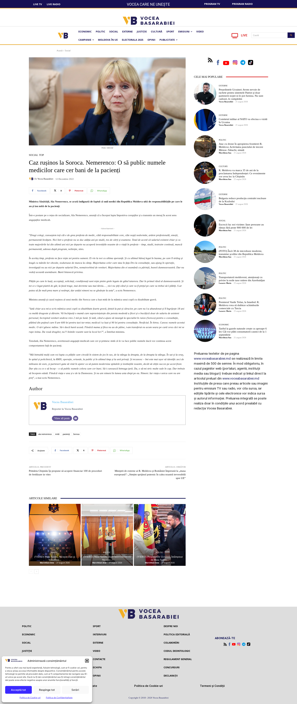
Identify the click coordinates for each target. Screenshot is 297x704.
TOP (41, 155)
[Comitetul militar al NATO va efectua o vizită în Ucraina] (205, 120)
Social (67, 50)
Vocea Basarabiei (45, 179)
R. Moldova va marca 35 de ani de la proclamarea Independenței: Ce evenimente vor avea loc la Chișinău (242, 173)
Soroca (76, 434)
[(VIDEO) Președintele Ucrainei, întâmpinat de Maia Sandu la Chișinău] (160, 535)
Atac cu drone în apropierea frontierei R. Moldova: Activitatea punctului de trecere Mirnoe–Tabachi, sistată (241, 146)
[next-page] (36, 571)
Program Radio (242, 3)
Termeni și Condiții (212, 686)
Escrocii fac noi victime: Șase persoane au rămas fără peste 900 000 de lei (241, 226)
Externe (223, 86)
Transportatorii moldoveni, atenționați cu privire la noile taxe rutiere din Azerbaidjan (242, 279)
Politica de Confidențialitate (59, 697)
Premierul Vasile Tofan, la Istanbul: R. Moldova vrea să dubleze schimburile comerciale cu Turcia (239, 305)
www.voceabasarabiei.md (212, 358)
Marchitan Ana (47, 562)
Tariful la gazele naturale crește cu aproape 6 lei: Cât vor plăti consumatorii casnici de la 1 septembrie (243, 331)
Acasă (60, 50)
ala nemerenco (45, 434)
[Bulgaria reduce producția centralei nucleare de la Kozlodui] (205, 199)
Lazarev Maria (225, 283)
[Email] (75, 418)
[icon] (234, 36)
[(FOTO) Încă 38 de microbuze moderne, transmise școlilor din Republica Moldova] (205, 252)
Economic (224, 325)
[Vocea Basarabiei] (31, 179)
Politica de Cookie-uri (30, 697)
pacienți (66, 434)
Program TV (212, 3)
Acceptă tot (18, 689)
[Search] (291, 35)
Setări (75, 689)
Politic (54, 552)
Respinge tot (47, 689)
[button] (87, 660)
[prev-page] (31, 571)
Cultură (223, 166)
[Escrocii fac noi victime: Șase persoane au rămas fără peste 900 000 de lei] (205, 225)
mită (57, 434)
